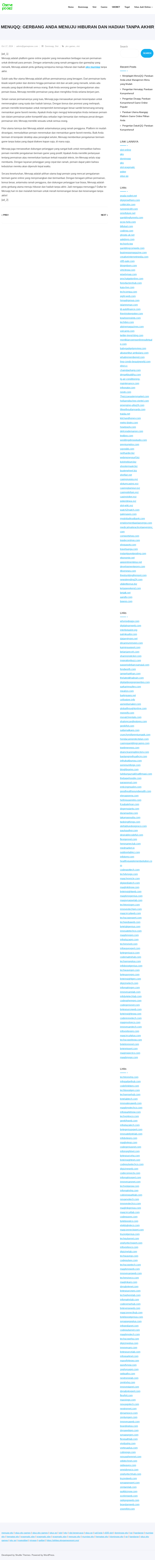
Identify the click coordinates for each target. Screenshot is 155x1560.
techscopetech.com (130, 1264)
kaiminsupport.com (130, 647)
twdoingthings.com (130, 822)
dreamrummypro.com (131, 643)
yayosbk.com (127, 449)
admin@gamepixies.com (27, 46)
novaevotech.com (129, 1199)
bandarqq (138, 1533)
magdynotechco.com (131, 1107)
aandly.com (126, 597)
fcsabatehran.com (129, 804)
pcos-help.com (128, 222)
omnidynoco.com (129, 1469)
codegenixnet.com (130, 1005)
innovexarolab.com (130, 992)
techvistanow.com (129, 1186)
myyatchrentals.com (130, 717)
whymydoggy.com (129, 621)
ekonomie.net (127, 557)
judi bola (98, 1533)
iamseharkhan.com (130, 673)
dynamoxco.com (129, 1413)
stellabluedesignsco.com (133, 826)
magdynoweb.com (130, 1269)
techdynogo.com (129, 874)
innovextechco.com (130, 1203)
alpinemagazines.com (132, 326)
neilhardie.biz (127, 453)
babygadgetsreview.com (133, 348)
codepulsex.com (129, 1260)
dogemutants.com (129, 808)
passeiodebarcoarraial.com (134, 665)
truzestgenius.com (130, 1234)
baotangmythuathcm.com (133, 756)
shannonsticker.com (130, 656)
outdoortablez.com (130, 852)
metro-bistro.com (129, 422)
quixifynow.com (128, 1365)
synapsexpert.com (130, 1482)
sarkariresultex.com (130, 686)
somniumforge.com (130, 765)
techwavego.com (129, 1256)
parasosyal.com (128, 782)
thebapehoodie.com (130, 778)
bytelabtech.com (129, 1099)
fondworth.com (128, 669)
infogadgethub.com (130, 1081)
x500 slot (108, 1533)
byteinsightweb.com (130, 891)
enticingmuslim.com (130, 787)
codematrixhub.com (130, 957)
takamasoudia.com (130, 817)
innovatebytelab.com (131, 1134)
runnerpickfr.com (129, 209)
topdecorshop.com (130, 540)
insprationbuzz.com (130, 660)
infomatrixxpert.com (130, 1177)
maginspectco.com (130, 1053)
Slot (56, 46)
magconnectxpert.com (132, 1229)
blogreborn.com (128, 265)
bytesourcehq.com (130, 1155)
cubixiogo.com (128, 1452)
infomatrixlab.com (129, 1299)
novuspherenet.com (130, 1456)
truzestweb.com (128, 1478)
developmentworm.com (132, 566)
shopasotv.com (128, 544)
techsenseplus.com (130, 961)
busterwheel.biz (128, 470)
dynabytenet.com (129, 1286)
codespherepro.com (130, 1000)
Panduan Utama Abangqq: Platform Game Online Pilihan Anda (134, 116)
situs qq (124, 176)
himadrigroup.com (129, 300)
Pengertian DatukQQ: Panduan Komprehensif (136, 127)
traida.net (125, 414)
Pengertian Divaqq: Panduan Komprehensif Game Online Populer (135, 102)
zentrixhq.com (127, 1382)
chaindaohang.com (130, 370)
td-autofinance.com (130, 309)
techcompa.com (128, 291)
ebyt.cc (124, 366)
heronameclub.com (130, 843)
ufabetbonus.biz (128, 584)
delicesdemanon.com (131, 431)
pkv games (70, 46)
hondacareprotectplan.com (134, 739)
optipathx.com (127, 1373)
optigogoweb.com (129, 1500)
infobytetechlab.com (131, 996)
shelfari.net (126, 475)
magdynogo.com (129, 1057)
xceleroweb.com (129, 1496)
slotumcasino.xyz (129, 483)
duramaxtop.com (129, 813)
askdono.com (127, 239)
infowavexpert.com (130, 948)
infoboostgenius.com (131, 965)
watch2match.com (129, 510)
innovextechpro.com (131, 909)
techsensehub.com (130, 1094)
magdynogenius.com (131, 896)
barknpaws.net (128, 695)
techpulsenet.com (129, 1238)
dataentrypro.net (128, 638)
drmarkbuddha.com (130, 374)
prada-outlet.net (128, 195)
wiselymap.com (128, 274)
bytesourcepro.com (130, 1290)
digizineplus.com (129, 1343)
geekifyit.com (127, 726)
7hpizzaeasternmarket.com (134, 396)
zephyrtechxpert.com (131, 1243)
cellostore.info (127, 699)
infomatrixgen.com (130, 987)
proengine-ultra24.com (132, 405)
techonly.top (126, 243)
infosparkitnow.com (130, 1112)
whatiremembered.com (132, 357)
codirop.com (126, 230)
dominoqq (125, 158)
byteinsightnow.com (130, 1013)
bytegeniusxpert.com (131, 1129)
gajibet (41, 1540)
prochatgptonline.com (131, 278)
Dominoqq (49, 46)
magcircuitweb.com (130, 913)
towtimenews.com (129, 747)
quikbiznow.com (128, 1491)
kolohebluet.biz (128, 462)
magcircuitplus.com (130, 1035)
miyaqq (33, 1540)
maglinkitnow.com (129, 887)
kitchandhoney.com (130, 418)
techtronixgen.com (130, 904)
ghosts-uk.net (127, 235)
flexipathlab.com (129, 1439)
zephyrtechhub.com (130, 1474)
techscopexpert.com (131, 917)
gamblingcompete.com (132, 248)
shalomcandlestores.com (133, 721)
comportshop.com (129, 536)
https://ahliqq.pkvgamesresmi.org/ (63, 1540)
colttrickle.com (127, 204)
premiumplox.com (129, 444)
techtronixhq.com (129, 1077)
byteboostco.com (129, 1221)
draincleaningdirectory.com (134, 752)
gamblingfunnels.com (131, 217)
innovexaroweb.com (131, 1273)
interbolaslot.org (128, 630)
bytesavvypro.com (129, 974)
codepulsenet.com (130, 1330)
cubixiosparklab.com (131, 1195)
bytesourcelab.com (130, 1352)
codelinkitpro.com (129, 1086)
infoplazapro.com (129, 939)
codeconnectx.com (130, 1173)
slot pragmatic (127, 167)
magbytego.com (128, 1142)
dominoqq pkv (121, 1533)
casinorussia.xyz (129, 479)
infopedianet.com (129, 1325)
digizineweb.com (129, 1168)
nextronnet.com (128, 1408)
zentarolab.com (128, 1487)
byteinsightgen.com (130, 978)
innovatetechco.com (131, 931)
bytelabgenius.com (130, 926)
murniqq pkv (88, 1536)
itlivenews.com (128, 571)
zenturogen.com (128, 1417)
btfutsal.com (126, 226)
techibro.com (127, 322)
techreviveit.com (128, 944)
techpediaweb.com (130, 922)
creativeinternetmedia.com (134, 257)
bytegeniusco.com (130, 952)
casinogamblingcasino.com (134, 743)
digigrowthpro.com (130, 200)
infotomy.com (127, 856)
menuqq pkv (7, 1533)
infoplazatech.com (130, 1125)
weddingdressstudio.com (133, 440)
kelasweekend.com (130, 588)
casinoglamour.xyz (130, 488)
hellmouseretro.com (130, 800)
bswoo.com (126, 601)
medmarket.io (127, 848)
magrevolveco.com (130, 1022)
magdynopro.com (129, 935)
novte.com (125, 392)
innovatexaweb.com (131, 1103)
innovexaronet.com (130, 1181)
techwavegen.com (130, 970)
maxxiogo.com (128, 1400)
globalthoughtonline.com (133, 708)
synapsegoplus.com (131, 1321)
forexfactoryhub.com (131, 283)
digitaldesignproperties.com (135, 682)
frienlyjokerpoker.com (131, 313)
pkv (122, 154)
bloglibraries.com (129, 769)
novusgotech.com (129, 1404)
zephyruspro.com (129, 1369)
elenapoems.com (129, 795)
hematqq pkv (13, 1536)
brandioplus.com (129, 1426)
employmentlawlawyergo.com (136, 523)
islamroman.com (129, 305)
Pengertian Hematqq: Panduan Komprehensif (136, 91)
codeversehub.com (130, 1304)
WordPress (49, 1555)
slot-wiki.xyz (126, 505)
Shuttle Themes (22, 1555)
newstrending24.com (131, 579)
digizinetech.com (129, 983)
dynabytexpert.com (130, 1391)
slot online (125, 150)
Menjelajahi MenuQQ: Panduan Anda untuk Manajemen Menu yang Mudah (136, 80)
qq (131, 1533)
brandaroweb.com (129, 1504)
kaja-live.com (127, 287)
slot (78, 46)
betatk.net (125, 592)
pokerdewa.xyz (128, 501)
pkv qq (13, 1540)
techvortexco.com (129, 1116)
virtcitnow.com (127, 270)
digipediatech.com (130, 883)
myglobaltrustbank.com (132, 518)
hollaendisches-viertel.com (134, 401)
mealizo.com (127, 691)
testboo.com (126, 435)
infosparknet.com (129, 1356)
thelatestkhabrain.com (132, 678)
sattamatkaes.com (129, 730)
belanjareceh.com (129, 652)
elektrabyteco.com (130, 1225)
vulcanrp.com (127, 331)
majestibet (23, 1540)
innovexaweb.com (130, 1421)
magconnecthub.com (131, 1312)
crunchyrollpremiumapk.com (135, 734)
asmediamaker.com (130, 704)
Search (124, 46)
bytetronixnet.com (129, 1044)
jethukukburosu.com (131, 760)
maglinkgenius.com (130, 1208)
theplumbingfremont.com (133, 575)
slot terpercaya (76, 1533)
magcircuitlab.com (130, 1212)
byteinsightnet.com (130, 1160)
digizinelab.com (128, 1251)
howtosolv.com (128, 427)
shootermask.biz (129, 466)
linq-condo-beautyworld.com (135, 361)
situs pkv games (23, 1533)
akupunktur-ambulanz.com (134, 353)
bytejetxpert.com (129, 1048)
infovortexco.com (129, 1247)
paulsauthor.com (129, 830)
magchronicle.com (130, 878)
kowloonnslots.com (130, 318)
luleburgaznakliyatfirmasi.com (136, 774)
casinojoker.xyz (128, 496)
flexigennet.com (128, 839)
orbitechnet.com (128, 1461)
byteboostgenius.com (131, 1317)
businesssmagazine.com (133, 252)
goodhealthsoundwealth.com (135, 791)
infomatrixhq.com (129, 1190)
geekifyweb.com (128, 1120)
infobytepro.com (128, 1138)
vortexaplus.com (129, 1448)
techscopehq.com (129, 1339)
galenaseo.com (128, 514)
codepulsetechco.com (131, 1164)
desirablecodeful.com (131, 835)
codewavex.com (128, 1216)
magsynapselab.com (131, 900)
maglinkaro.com (128, 1282)
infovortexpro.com (129, 1031)
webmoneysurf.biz (130, 457)
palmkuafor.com (128, 634)
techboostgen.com (130, 1090)
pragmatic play (28, 1536)
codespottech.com (130, 869)
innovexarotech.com (131, 1027)
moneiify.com (127, 713)
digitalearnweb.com (130, 625)
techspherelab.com (130, 1295)
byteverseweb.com (130, 1308)
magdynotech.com (130, 1334)
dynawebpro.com (129, 1430)
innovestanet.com (129, 1387)
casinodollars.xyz (129, 492)
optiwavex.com (128, 1465)
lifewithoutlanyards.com (132, 409)
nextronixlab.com (129, 1378)
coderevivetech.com (131, 1018)
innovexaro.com (128, 1347)
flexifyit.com (126, 1395)
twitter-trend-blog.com (131, 335)
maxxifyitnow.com (129, 1360)
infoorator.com (127, 387)
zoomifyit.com (127, 1509)
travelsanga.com (129, 549)
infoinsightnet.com (130, 1151)
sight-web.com (128, 296)
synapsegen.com (129, 1435)
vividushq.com (127, 1443)
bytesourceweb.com (131, 1009)
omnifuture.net (127, 213)
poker (123, 171)
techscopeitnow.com (131, 1040)
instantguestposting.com (133, 553)
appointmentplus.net (131, 562)
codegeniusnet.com (130, 1147)
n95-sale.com (127, 261)
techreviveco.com (129, 1277)
